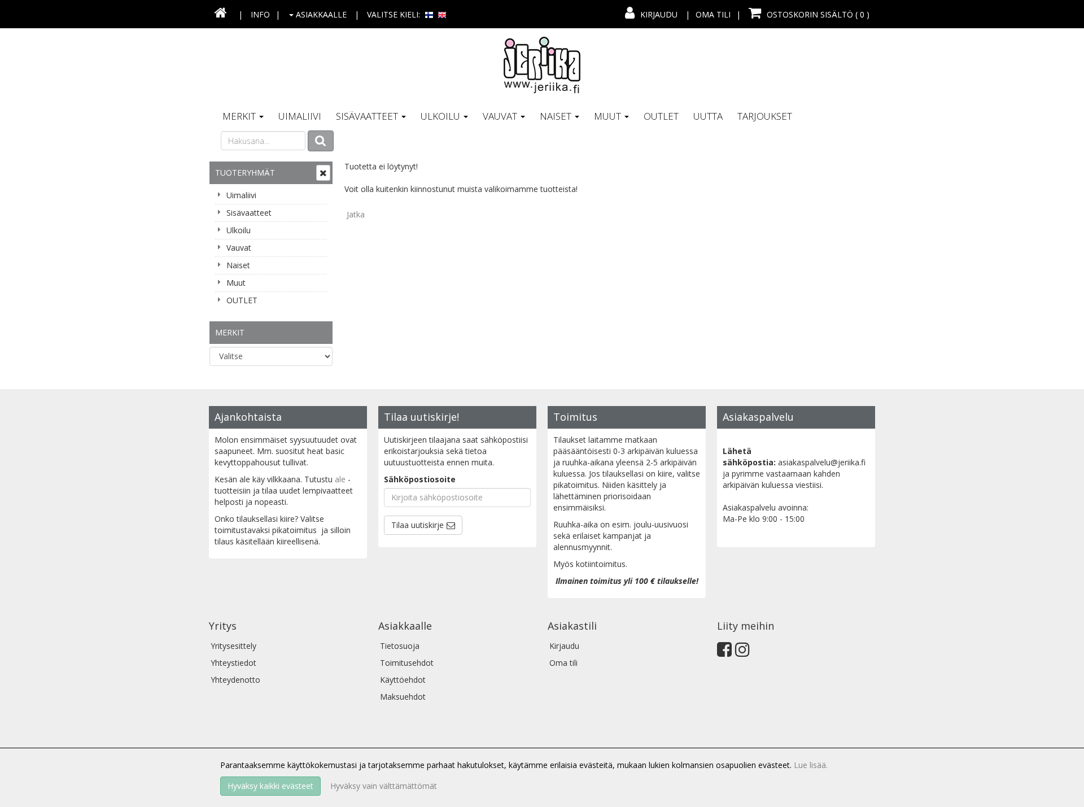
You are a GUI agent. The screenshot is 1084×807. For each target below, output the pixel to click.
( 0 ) (818, 14)
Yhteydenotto (235, 679)
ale (340, 479)
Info (260, 14)
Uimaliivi (299, 116)
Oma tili (713, 14)
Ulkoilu (441, 116)
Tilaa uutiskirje (417, 525)
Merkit (240, 116)
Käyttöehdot (403, 679)
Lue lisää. (811, 765)
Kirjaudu (659, 14)
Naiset (557, 116)
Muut (608, 116)
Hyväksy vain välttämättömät (383, 785)
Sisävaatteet (368, 116)
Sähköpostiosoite (420, 479)
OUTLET (661, 116)
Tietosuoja (399, 645)
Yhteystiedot (233, 662)
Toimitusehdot (407, 662)
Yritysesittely (233, 645)
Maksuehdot (403, 696)
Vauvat (501, 116)
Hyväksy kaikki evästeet (270, 785)
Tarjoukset (764, 116)
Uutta (708, 116)
